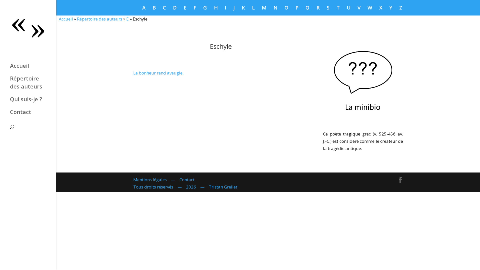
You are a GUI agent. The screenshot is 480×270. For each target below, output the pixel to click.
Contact (20, 112)
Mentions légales (150, 179)
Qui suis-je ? (26, 99)
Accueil (19, 65)
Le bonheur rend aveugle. (158, 73)
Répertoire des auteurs (26, 82)
